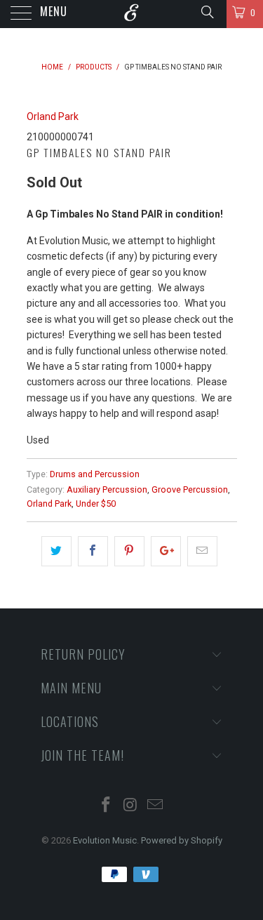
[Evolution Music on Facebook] (106, 806)
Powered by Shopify (181, 840)
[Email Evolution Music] (155, 806)
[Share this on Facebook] (93, 551)
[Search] (206, 12)
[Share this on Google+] (166, 551)
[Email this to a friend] (202, 551)
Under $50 (96, 503)
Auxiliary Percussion (107, 489)
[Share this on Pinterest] (129, 551)
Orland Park (53, 116)
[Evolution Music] (132, 14)
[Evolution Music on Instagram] (131, 806)
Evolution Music (105, 840)
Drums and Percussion (95, 474)
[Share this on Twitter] (56, 551)
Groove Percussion (189, 489)
